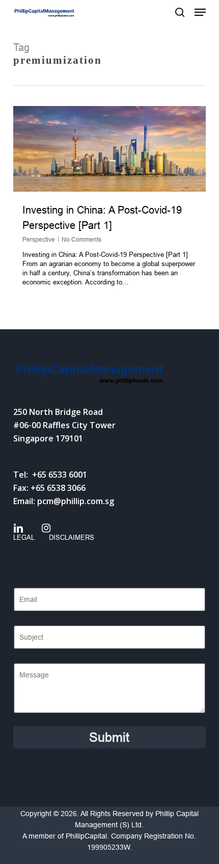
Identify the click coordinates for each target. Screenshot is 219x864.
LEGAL (24, 537)
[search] (179, 12)
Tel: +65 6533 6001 (50, 474)
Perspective (38, 239)
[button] (200, 12)
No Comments (81, 239)
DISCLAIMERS (71, 537)
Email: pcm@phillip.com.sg (63, 501)
